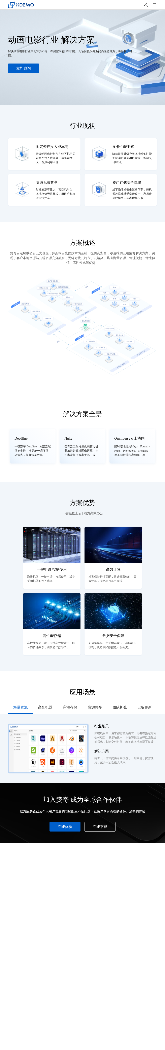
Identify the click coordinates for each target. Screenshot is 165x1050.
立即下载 (100, 827)
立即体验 (65, 827)
